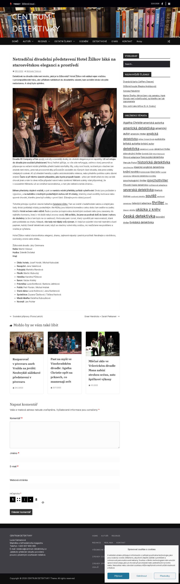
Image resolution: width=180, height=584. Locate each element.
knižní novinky (131, 171)
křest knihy (155, 172)
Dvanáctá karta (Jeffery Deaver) (138, 81)
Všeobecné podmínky (103, 550)
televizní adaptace (141, 203)
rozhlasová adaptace (157, 185)
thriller (158, 202)
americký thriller (138, 134)
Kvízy (139, 41)
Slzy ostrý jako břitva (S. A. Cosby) (139, 106)
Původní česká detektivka (135, 185)
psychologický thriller (135, 180)
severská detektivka (138, 190)
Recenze (116, 536)
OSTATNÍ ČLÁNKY (63, 41)
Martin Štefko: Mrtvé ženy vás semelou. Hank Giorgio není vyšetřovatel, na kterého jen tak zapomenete (144, 98)
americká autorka (153, 122)
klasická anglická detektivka (149, 167)
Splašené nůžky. (60, 204)
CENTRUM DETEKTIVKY (38, 578)
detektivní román (147, 149)
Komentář (16, 418)
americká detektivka (139, 128)
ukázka (132, 210)
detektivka (131, 149)
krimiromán (145, 172)
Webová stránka (19, 480)
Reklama (108, 542)
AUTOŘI (27, 41)
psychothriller (157, 180)
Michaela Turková (34, 71)
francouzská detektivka (152, 157)
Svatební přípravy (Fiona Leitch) (28, 316)
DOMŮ (15, 41)
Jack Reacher (128, 167)
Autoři (104, 536)
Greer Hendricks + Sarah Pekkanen (100, 316)
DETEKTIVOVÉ (100, 41)
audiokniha (160, 139)
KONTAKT (127, 41)
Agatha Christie (133, 122)
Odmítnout (142, 576)
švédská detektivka (142, 222)
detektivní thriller (162, 149)
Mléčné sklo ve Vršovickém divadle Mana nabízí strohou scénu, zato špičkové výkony (102, 370)
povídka (152, 176)
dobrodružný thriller (132, 154)
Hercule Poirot (130, 162)
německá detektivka (140, 176)
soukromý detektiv (138, 196)
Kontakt (121, 542)
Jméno (14, 453)
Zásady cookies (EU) (103, 556)
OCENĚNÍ (83, 41)
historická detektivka (154, 162)
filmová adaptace (131, 157)
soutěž (151, 196)
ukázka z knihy (148, 209)
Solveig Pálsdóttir (29, 4)
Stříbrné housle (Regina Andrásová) (139, 86)
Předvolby (165, 576)
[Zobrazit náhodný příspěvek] (168, 41)
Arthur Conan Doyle (146, 139)
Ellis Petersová (159, 154)
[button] (32, 41)
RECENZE (42, 41)
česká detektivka (139, 216)
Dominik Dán (147, 154)
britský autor (147, 143)
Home (95, 536)
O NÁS (115, 41)
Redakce (96, 542)
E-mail (14, 466)
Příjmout (118, 576)
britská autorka (131, 143)
